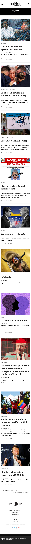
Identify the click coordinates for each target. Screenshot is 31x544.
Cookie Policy (8, 539)
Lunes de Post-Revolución (8, 89)
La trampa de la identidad (14, 320)
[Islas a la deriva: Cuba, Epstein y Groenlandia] (15, 30)
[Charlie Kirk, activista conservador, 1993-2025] (15, 455)
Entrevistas (4, 362)
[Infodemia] (15, 260)
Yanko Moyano (5, 192)
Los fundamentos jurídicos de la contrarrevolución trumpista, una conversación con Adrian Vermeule (15, 370)
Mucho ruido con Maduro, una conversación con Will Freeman (14, 422)
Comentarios (15, 514)
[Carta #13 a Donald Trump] (15, 124)
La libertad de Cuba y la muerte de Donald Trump (13, 94)
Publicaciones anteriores (9, 490)
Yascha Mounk (5, 323)
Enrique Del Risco (6, 237)
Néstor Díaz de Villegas (7, 52)
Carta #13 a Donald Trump (14, 140)
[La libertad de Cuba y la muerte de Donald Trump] (15, 76)
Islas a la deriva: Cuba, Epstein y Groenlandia (12, 48)
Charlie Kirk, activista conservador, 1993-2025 (13, 473)
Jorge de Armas (5, 144)
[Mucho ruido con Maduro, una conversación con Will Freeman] (15, 402)
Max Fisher (4, 280)
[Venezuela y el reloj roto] (15, 217)
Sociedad (3, 43)
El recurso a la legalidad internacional (13, 187)
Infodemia (6, 277)
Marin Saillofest (6, 377)
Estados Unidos (5, 468)
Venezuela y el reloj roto (13, 233)
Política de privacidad (15, 510)
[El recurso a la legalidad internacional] (15, 169)
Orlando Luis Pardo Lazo (7, 98)
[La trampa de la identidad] (15, 304)
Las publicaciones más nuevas (21, 492)
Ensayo (2, 317)
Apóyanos (15, 521)
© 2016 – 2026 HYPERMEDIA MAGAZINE (15, 524)
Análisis (3, 182)
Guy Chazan (5, 478)
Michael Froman (6, 428)
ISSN (15, 519)
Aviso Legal (15, 512)
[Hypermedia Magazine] (15, 4)
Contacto (15, 517)
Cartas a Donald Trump (7, 137)
